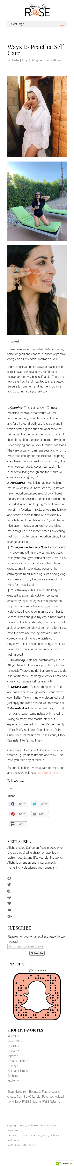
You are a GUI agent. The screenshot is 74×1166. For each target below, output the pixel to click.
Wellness (56, 60)
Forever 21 (13, 1051)
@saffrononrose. (48, 772)
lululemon (13, 1080)
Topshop (12, 1056)
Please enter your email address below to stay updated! (36, 939)
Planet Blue (14, 1041)
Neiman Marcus (17, 1070)
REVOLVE (13, 1036)
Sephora (12, 1075)
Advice (44, 60)
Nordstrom (14, 1046)
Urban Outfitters (17, 1061)
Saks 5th (12, 1065)
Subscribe (37, 953)
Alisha (15, 60)
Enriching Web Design (24, 1145)
